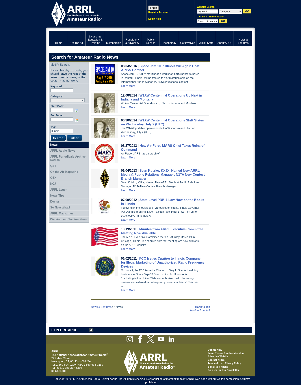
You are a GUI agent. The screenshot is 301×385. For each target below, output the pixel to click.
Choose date (77, 111)
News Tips (57, 195)
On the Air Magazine (64, 171)
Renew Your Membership (229, 353)
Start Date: (57, 106)
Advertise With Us (218, 356)
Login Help (154, 18)
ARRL (92, 13)
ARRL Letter (58, 189)
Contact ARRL (216, 360)
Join (210, 353)
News (54, 144)
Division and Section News (68, 219)
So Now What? (60, 207)
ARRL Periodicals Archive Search (67, 158)
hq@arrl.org (58, 370)
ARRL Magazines (61, 213)
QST (53, 165)
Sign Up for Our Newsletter (223, 370)
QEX (53, 177)
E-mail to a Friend (218, 366)
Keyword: (56, 86)
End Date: (56, 115)
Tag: (53, 127)
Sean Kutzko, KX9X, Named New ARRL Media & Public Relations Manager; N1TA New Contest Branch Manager (163, 174)
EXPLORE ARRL (64, 330)
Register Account (158, 12)
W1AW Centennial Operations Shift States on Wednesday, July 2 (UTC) (162, 122)
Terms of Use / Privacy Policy (224, 363)
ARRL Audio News (62, 150)
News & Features (101, 307)
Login (153, 7)
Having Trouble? (200, 310)
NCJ (53, 183)
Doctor (54, 201)
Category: (56, 96)
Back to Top (202, 307)
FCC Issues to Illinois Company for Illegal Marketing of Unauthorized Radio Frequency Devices (162, 262)
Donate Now (215, 349)
